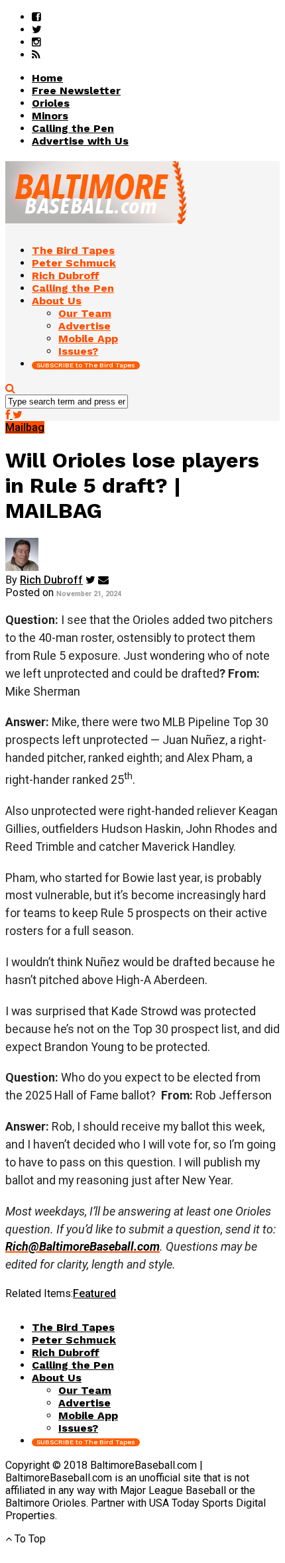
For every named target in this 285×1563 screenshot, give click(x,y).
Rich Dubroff (51, 580)
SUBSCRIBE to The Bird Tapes (85, 365)
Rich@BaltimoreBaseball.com (82, 1246)
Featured (94, 1293)
